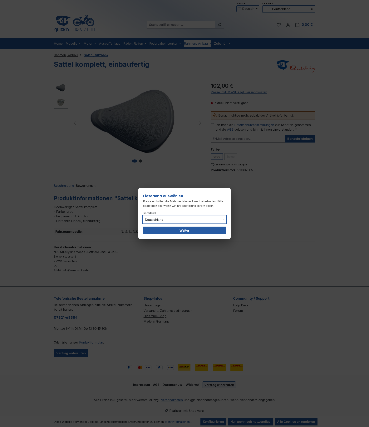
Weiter (184, 230)
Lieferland (149, 213)
